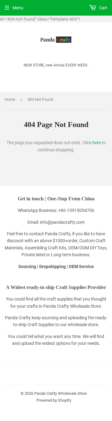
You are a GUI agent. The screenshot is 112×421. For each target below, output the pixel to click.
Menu (17, 7)
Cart (102, 7)
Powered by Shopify (53, 400)
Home (10, 99)
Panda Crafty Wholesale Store (60, 393)
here (96, 142)
